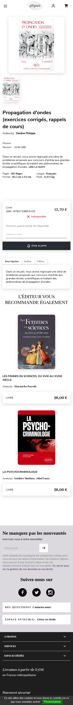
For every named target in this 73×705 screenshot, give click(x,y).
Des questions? (28, 607)
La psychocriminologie (20, 472)
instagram (50, 592)
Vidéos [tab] (40, 261)
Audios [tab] (28, 261)
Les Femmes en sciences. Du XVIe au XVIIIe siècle (32, 378)
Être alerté (37, 246)
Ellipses (7, 143)
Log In (53, 5)
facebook (22, 592)
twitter (36, 592)
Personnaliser (52, 701)
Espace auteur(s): (30, 619)
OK (43, 548)
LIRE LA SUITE (37, 167)
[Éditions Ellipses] (35, 6)
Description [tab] (12, 261)
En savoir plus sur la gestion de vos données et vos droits (36, 567)
